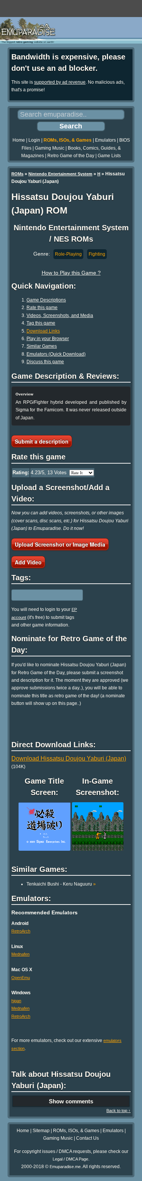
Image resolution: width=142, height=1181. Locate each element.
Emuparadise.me (65, 1166)
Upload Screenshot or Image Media (60, 544)
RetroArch (20, 931)
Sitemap (41, 1130)
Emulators (105, 140)
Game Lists (109, 155)
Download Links (43, 331)
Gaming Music (49, 148)
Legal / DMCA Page (70, 1159)
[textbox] (44, 595)
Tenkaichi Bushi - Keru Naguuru (61, 884)
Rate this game (42, 307)
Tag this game (41, 323)
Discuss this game (45, 361)
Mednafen (20, 954)
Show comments (71, 1101)
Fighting (97, 254)
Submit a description (42, 441)
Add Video (28, 562)
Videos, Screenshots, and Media (60, 315)
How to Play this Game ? (71, 273)
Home (18, 140)
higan (16, 1000)
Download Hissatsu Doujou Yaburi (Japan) (68, 758)
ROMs (17, 174)
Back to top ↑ (118, 1110)
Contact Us (87, 1138)
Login (34, 140)
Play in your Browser (48, 338)
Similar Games (42, 346)
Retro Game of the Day (70, 155)
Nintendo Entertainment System (60, 174)
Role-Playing (68, 254)
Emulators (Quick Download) (56, 354)
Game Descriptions (46, 300)
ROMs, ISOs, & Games (68, 140)
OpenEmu (20, 977)
